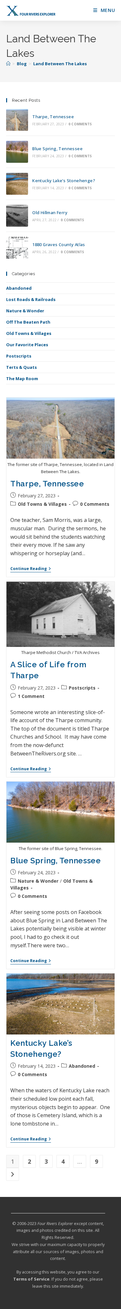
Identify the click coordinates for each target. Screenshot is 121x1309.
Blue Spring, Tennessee (57, 148)
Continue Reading (30, 568)
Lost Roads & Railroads (30, 299)
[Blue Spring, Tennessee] (17, 152)
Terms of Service (31, 1279)
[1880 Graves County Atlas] (17, 248)
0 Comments (80, 124)
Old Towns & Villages (28, 333)
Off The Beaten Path (28, 322)
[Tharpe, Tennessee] (17, 120)
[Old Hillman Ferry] (17, 216)
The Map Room (22, 378)
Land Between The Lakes (60, 64)
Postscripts (18, 356)
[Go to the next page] (12, 1174)
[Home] (8, 64)
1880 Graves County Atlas (58, 244)
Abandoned (19, 288)
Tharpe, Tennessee (53, 116)
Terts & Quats (21, 367)
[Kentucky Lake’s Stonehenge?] (17, 184)
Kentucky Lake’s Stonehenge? (63, 180)
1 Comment (31, 696)
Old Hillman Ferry (49, 212)
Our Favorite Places (27, 345)
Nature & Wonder (25, 311)
